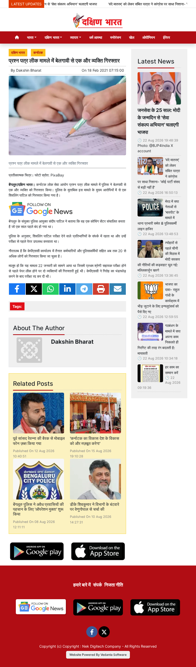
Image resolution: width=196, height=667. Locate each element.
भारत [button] (30, 37)
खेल (131, 37)
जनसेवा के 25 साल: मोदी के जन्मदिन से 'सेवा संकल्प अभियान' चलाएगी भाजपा (159, 121)
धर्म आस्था (95, 37)
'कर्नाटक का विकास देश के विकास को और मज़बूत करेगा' (94, 441)
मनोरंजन (115, 37)
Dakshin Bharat (28, 70)
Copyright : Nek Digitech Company (92, 646)
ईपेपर (166, 37)
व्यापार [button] (74, 37)
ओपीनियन (148, 37)
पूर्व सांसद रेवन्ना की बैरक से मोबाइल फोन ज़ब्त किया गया (39, 441)
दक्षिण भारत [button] (52, 37)
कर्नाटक (38, 53)
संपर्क (97, 584)
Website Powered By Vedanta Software (98, 655)
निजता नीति (113, 584)
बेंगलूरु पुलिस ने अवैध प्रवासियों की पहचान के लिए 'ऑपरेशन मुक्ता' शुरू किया (38, 509)
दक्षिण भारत (18, 53)
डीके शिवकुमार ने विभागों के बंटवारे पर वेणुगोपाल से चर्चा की (94, 507)
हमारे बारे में (82, 584)
